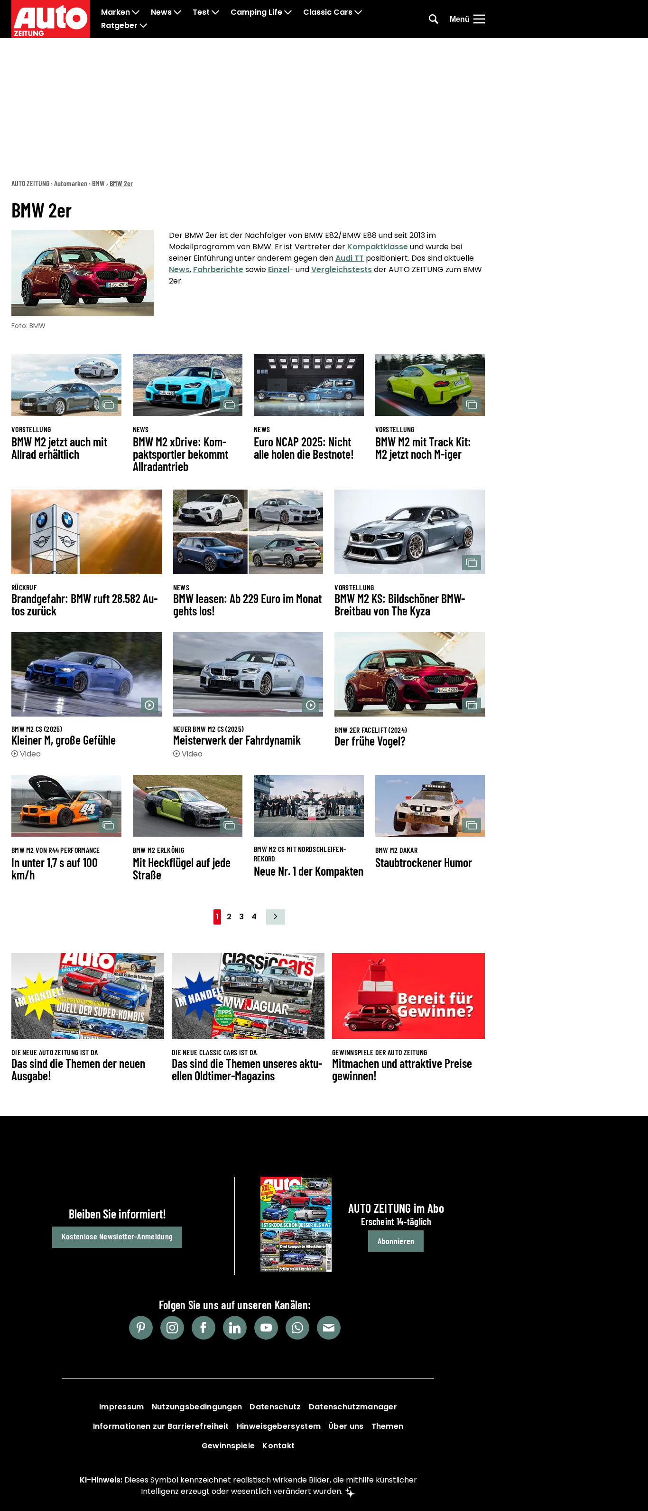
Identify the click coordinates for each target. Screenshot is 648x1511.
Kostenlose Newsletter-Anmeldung (117, 1236)
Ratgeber (119, 25)
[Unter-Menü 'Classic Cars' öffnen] (358, 12)
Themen (387, 1426)
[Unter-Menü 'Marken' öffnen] (135, 12)
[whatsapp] (297, 1328)
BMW (98, 183)
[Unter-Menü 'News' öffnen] (177, 12)
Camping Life (256, 12)
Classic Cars (327, 12)
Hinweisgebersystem (279, 1426)
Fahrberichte (218, 269)
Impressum (121, 1406)
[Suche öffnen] (433, 19)
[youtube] (266, 1328)
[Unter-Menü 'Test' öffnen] (215, 12)
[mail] (329, 1328)
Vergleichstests (341, 269)
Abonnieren (396, 1241)
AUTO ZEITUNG (30, 183)
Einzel (278, 269)
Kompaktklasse (377, 246)
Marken (115, 12)
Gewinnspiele (228, 1445)
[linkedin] (235, 1328)
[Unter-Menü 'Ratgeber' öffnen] (143, 25)
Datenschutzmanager (353, 1406)
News (161, 12)
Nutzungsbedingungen (197, 1406)
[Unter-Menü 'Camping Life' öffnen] (288, 12)
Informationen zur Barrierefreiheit (161, 1426)
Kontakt (278, 1445)
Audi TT (349, 258)
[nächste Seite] (275, 917)
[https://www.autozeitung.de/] (50, 19)
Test (201, 12)
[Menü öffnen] (479, 19)
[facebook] (203, 1328)
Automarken (70, 183)
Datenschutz (275, 1406)
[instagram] (172, 1328)
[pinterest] (141, 1328)
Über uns (345, 1426)
